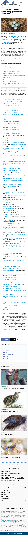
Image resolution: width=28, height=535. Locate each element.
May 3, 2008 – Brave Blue (9, 190)
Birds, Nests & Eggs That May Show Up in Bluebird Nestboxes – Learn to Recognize (12, 478)
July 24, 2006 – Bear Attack (10, 112)
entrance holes (5, 42)
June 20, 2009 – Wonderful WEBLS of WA (13, 249)
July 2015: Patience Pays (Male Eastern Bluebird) (13, 308)
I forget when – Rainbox (9, 277)
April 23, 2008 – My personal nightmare (13, 178)
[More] (17, 339)
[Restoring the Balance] (14, 423)
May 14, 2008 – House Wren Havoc (12, 192)
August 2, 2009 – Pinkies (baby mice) (12, 268)
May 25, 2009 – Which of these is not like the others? (14, 238)
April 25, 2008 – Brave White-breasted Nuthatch (13, 181)
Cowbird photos (7, 69)
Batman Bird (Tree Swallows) (18, 144)
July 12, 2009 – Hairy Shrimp (10, 253)
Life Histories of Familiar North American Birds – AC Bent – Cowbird (13, 80)
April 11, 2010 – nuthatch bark (10, 280)
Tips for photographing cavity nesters (13, 99)
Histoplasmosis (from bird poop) (11, 457)
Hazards (3, 455)
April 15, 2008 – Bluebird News (10, 175)
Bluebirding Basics (6, 471)
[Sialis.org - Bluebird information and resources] (9, 2)
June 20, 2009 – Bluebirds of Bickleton (13, 251)
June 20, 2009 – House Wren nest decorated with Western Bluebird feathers (14, 246)
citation (10, 520)
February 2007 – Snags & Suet (11, 135)
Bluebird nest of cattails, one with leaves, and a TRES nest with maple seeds (14, 148)
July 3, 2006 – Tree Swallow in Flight (12, 108)
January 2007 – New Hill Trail (10, 124)
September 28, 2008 (8, 208)
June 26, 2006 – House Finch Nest (11, 106)
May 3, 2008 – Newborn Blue (10, 186)
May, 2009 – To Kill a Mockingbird (11, 231)
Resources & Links (6, 475)
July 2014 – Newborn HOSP (10, 305)
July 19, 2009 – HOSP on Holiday (11, 264)
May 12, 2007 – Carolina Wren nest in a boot (14, 142)
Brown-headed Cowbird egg (15, 36)
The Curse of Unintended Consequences (13, 388)
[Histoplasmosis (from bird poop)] (14, 446)
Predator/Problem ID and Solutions (12, 71)
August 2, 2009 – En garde (10, 270)
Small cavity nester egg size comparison (14, 75)
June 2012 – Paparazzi (9, 294)
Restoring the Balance (7, 434)
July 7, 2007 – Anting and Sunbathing (12, 159)
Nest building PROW (14, 227)
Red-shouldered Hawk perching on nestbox (14, 161)
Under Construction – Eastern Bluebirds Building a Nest (13, 167)
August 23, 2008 (7, 206)
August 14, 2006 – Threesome (11, 118)
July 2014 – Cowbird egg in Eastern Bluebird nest (14, 302)
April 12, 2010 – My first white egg (11, 282)
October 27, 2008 (7, 214)
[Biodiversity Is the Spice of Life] (14, 400)
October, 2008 (6, 216)
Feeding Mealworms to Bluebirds (10, 480)
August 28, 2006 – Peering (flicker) (12, 121)
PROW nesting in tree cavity (13, 228)
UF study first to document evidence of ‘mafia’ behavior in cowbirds (13, 84)
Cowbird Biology (7, 67)
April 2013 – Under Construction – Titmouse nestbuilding (14, 297)
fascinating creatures (17, 55)
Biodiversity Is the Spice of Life (10, 411)
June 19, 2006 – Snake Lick (9, 103)
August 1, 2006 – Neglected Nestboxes (13, 114)
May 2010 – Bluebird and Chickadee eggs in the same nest (14, 291)
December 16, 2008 (8, 220)
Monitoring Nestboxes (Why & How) (11, 473)
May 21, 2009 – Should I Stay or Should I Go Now (14, 235)
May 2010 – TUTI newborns (10, 286)
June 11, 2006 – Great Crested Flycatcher (14, 101)
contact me (21, 96)
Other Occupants (4, 5)
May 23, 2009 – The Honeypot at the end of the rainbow (14, 242)
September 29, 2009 (8, 274)
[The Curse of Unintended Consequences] (14, 377)
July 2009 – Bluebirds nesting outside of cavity (13, 261)
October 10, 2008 (7, 211)
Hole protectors (7, 77)
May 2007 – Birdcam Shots (10, 139)
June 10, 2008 (6, 203)
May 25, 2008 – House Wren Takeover (13, 195)
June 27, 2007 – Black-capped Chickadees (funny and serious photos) (14, 156)
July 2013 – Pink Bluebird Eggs (10, 300)
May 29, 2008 (6, 199)
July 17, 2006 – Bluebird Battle (10, 110)
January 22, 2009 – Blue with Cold (11, 223)
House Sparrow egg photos (10, 73)
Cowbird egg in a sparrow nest (13, 59)
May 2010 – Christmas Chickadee (11, 288)
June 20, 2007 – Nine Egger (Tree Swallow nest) (14, 152)
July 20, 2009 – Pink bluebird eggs (11, 266)
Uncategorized (4, 386)
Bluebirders (3, 432)
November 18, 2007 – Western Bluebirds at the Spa (14, 164)
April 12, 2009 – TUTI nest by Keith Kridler (13, 284)
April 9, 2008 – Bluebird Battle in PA (12, 170)
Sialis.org (3, 520)
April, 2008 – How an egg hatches (12, 184)
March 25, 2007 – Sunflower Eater (11, 133)
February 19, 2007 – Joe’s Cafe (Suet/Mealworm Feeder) (11, 130)
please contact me (5, 514)
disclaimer (19, 529)
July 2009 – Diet (7, 257)
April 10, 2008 (6, 172)
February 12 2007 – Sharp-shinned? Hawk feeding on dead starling (13, 126)
